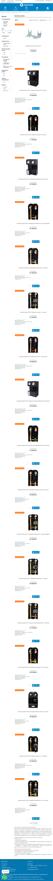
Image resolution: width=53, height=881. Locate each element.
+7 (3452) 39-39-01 (33, 867)
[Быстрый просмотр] (35, 44)
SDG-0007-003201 (33, 670)
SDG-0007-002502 (33, 537)
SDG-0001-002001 (33, 93)
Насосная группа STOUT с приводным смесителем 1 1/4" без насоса (33, 667)
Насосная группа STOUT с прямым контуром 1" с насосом (33, 312)
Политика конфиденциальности (9, 869)
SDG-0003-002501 (33, 271)
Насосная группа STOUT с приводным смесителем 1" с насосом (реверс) (33, 534)
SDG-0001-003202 (33, 759)
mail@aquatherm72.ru (10, 2)
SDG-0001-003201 (33, 360)
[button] (4, 877)
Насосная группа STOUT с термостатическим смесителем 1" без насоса (33, 445)
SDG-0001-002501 (33, 138)
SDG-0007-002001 (33, 182)
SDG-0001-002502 (33, 315)
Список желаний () (40, 0)
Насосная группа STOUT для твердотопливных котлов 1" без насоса (33, 489)
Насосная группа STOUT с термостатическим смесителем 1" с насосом (33, 622)
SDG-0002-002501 (33, 448)
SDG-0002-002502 (33, 626)
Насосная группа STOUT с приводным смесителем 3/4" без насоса (33, 179)
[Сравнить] (33, 44)
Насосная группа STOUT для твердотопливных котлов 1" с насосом (33, 711)
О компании (3, 0)
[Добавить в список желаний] (31, 44)
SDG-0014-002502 (33, 715)
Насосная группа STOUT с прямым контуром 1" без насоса (33, 134)
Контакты (3, 2)
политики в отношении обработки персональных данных (25, 874)
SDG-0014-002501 (33, 493)
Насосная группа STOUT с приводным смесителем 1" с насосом (33, 578)
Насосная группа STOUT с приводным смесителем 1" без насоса (33, 267)
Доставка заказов (19, 0)
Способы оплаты (10, 0)
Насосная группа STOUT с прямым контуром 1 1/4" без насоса (33, 356)
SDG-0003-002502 (33, 582)
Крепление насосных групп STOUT (33, 46)
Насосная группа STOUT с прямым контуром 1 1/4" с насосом (33, 756)
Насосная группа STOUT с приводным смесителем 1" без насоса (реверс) (33, 223)
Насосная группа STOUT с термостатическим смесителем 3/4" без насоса (33, 401)
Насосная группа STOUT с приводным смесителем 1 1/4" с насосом (33, 800)
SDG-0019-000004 (33, 49)
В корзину (36, 64)
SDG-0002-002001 (33, 404)
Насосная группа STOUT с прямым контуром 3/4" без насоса (33, 90)
